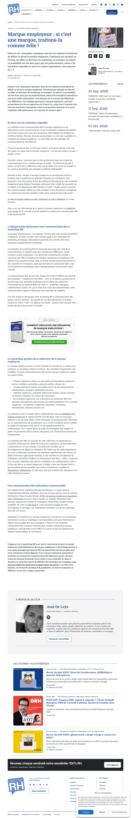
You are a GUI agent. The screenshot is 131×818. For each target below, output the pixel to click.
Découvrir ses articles (59, 639)
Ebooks (61, 10)
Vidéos (82, 10)
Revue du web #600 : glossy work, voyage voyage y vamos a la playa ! (81, 736)
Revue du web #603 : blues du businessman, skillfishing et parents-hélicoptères (79, 674)
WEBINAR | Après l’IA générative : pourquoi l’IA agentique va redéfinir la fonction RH (105, 116)
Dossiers (49, 10)
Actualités (25, 10)
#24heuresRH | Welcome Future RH (104, 131)
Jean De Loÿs (103, 68)
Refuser (102, 812)
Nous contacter (39, 791)
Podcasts (93, 10)
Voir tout (120, 84)
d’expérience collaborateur (19, 470)
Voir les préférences (119, 812)
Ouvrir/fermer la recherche (122, 12)
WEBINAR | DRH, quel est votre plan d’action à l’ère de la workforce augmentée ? (104, 99)
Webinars (71, 10)
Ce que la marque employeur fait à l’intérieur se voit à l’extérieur (36, 199)
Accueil (10, 22)
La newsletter (112, 12)
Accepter (85, 812)
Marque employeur (32, 28)
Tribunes (38, 10)
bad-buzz (32, 505)
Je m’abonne (112, 765)
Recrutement (21, 28)
